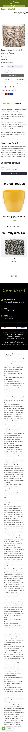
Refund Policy (20, 338)
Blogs (22, 332)
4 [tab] (11, 226)
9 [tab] (18, 226)
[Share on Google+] (11, 87)
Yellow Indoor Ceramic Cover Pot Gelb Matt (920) (14, 216)
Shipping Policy (9, 338)
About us (5, 332)
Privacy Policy (19, 334)
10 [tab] (19, 226)
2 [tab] (8, 226)
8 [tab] (16, 226)
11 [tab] (20, 226)
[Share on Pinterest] (13, 87)
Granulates (14, 259)
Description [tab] (7, 103)
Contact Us (8, 334)
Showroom (14, 332)
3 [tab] (10, 226)
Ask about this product (20, 80)
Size (2, 66)
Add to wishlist (6, 80)
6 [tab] (14, 226)
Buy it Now (12, 75)
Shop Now (14, 6)
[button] (14, 173)
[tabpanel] (14, 206)
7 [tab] (15, 226)
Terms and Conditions (14, 336)
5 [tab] (12, 226)
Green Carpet (12, 344)
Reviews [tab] (18, 103)
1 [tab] (7, 226)
